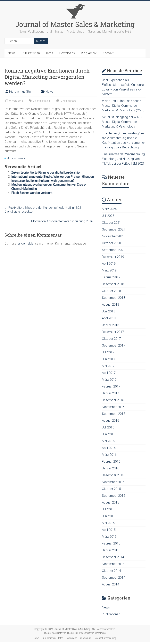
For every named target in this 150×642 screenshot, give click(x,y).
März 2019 (109, 270)
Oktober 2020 (111, 243)
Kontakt (108, 53)
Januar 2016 (110, 468)
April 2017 (109, 373)
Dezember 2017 (113, 332)
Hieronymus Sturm (21, 91)
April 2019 (109, 263)
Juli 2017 (108, 352)
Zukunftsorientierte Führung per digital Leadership (45, 172)
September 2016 (113, 414)
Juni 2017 (108, 359)
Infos (49, 53)
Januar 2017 (110, 393)
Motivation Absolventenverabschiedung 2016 (64, 221)
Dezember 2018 (113, 284)
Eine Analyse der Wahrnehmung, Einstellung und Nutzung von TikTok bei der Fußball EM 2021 (123, 158)
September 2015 (113, 495)
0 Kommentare (68, 100)
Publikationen (31, 53)
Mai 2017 (108, 366)
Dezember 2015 (113, 475)
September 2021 (113, 229)
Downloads (67, 53)
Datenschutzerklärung (105, 638)
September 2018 (113, 298)
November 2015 (113, 482)
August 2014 (110, 584)
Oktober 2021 (111, 222)
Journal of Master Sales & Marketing (75, 24)
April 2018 (109, 318)
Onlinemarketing (41, 100)
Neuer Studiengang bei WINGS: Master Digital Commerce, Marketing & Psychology (123, 121)
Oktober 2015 (111, 489)
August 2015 (110, 502)
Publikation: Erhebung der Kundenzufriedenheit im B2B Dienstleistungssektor (42, 209)
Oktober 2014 (111, 571)
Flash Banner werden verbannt (31, 193)
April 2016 (109, 448)
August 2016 (110, 420)
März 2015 (109, 536)
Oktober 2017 (111, 339)
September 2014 (113, 577)
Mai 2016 (108, 441)
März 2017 (109, 379)
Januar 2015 (110, 550)
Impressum (85, 638)
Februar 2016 (111, 461)
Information (17, 158)
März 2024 (109, 209)
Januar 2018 (110, 325)
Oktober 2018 (111, 291)
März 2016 (109, 455)
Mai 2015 (108, 523)
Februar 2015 (111, 543)
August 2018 (110, 304)
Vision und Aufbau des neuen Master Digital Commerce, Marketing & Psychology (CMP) (123, 105)
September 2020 (113, 250)
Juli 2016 (108, 427)
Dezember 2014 (113, 557)
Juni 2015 (108, 516)
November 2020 (113, 236)
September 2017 (113, 345)
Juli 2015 (108, 509)
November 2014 (113, 564)
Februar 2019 (111, 277)
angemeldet (26, 243)
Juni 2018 (108, 311)
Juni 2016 (108, 434)
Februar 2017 (111, 386)
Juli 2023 (108, 216)
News (11, 53)
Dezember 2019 (113, 257)
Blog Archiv (88, 53)
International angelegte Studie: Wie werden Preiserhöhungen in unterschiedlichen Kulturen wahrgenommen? (52, 179)
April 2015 (109, 530)
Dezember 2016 (113, 400)
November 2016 (113, 407)
